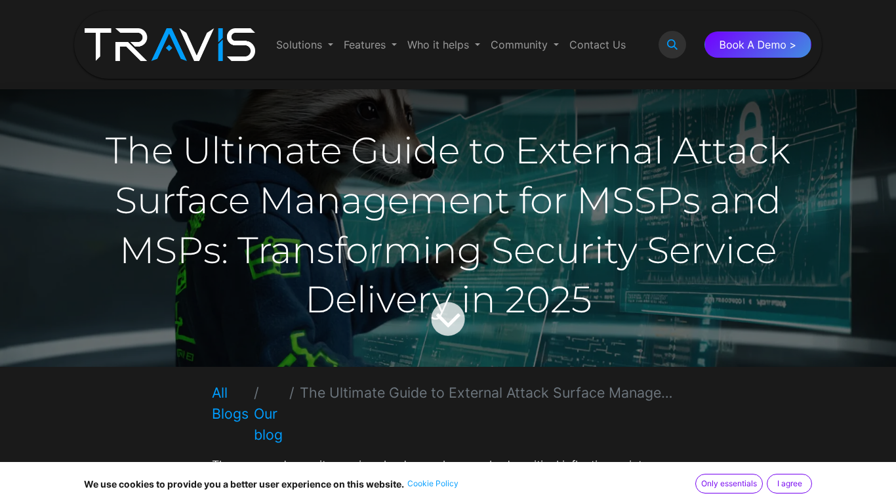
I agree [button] (789, 483)
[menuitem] (304, 45)
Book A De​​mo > (758, 44)
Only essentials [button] (729, 483)
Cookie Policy (432, 483)
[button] (672, 44)
